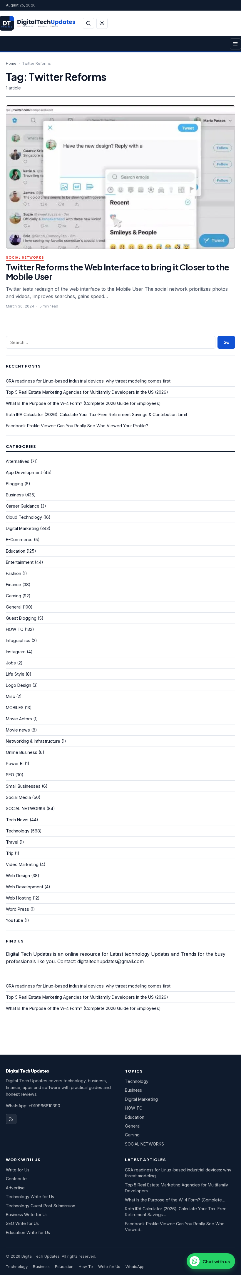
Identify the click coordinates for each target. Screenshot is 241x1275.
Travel (12, 842)
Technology (17, 830)
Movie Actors (19, 718)
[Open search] (88, 23)
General (13, 606)
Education (15, 550)
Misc (10, 696)
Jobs (11, 662)
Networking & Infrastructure (33, 741)
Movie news (18, 729)
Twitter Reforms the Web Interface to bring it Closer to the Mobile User (117, 272)
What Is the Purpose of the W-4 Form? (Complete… (175, 1199)
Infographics (18, 640)
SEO (10, 774)
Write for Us (17, 1169)
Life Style (15, 673)
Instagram (16, 651)
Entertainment (20, 562)
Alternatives (17, 461)
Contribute (16, 1178)
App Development (24, 472)
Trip (10, 853)
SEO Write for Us (22, 1223)
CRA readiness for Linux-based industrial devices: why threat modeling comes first (88, 380)
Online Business (21, 752)
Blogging (14, 483)
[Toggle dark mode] (102, 23)
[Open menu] (235, 43)
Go (226, 342)
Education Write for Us (28, 1232)
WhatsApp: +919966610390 (33, 1105)
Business (15, 494)
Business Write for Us (27, 1214)
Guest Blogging (21, 618)
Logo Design (18, 685)
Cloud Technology (24, 517)
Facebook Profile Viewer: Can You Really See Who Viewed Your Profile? (77, 425)
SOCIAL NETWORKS (25, 257)
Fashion (13, 573)
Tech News (17, 819)
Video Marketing (22, 864)
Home (11, 63)
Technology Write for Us (30, 1196)
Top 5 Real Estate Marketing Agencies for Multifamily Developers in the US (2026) (87, 392)
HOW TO (15, 629)
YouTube (14, 920)
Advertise (15, 1187)
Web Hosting (18, 897)
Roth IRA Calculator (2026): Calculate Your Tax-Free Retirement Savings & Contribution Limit (96, 414)
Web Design (18, 875)
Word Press (17, 909)
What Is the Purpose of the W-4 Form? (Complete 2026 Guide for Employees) (83, 403)
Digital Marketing (22, 528)
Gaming (13, 595)
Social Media (18, 797)
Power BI (15, 763)
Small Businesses (23, 786)
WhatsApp (135, 1266)
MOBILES (15, 707)
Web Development (24, 886)
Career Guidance (22, 505)
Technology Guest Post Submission (40, 1205)
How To (86, 1266)
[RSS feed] (11, 1119)
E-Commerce (19, 539)
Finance (13, 584)
